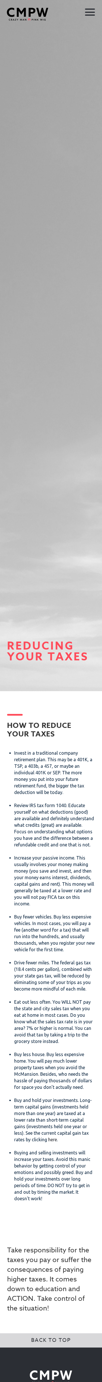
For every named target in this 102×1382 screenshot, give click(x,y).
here (52, 1139)
